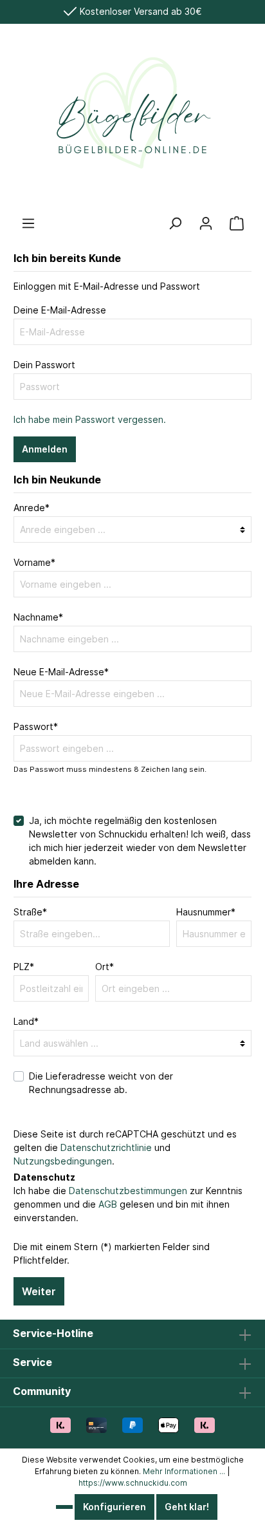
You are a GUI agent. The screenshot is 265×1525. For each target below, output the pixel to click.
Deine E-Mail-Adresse (60, 309)
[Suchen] (175, 223)
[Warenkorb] (236, 223)
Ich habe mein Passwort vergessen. (90, 419)
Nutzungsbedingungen (63, 1160)
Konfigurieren (114, 1506)
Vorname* (34, 562)
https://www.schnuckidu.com (132, 1483)
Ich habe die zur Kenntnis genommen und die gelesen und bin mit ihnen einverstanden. (128, 1204)
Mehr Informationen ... (184, 1471)
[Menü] (28, 223)
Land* (26, 1021)
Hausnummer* (205, 911)
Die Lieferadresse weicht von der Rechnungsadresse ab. (101, 1083)
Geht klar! (187, 1506)
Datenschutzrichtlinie (106, 1147)
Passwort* (36, 726)
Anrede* (32, 507)
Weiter (39, 1291)
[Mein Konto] (205, 223)
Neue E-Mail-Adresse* (61, 671)
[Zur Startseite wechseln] (132, 119)
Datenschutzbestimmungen (128, 1190)
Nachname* (38, 617)
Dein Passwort (44, 364)
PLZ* (24, 966)
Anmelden (45, 449)
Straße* (30, 911)
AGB (107, 1204)
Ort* (104, 966)
